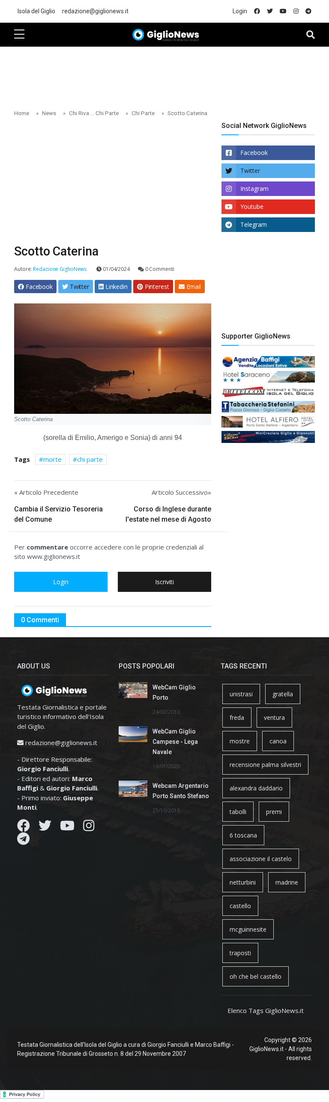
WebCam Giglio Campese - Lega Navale (175, 741)
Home (21, 113)
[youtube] (283, 11)
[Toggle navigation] (310, 35)
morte (52, 459)
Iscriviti (164, 582)
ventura (274, 717)
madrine (286, 882)
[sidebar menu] (19, 35)
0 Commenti (159, 269)
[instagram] (296, 11)
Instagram (254, 188)
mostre (240, 741)
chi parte (90, 459)
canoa (278, 741)
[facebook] (257, 11)
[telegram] (308, 11)
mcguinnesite (248, 929)
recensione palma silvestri (265, 764)
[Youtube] (67, 827)
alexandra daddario (256, 788)
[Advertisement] (170, 73)
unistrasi (241, 694)
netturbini (243, 882)
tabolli (238, 812)
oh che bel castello (255, 976)
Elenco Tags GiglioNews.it (265, 1010)
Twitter (250, 170)
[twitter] (269, 11)
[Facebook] (23, 827)
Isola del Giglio (36, 11)
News (49, 113)
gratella (282, 694)
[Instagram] (88, 827)
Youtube (251, 206)
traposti (240, 953)
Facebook (254, 153)
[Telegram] (23, 841)
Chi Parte (143, 113)
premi (274, 812)
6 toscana (243, 835)
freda (237, 717)
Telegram (253, 224)
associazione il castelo (261, 859)
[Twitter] (45, 827)
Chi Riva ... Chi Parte (94, 113)
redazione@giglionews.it (95, 11)
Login (240, 11)
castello (240, 906)
